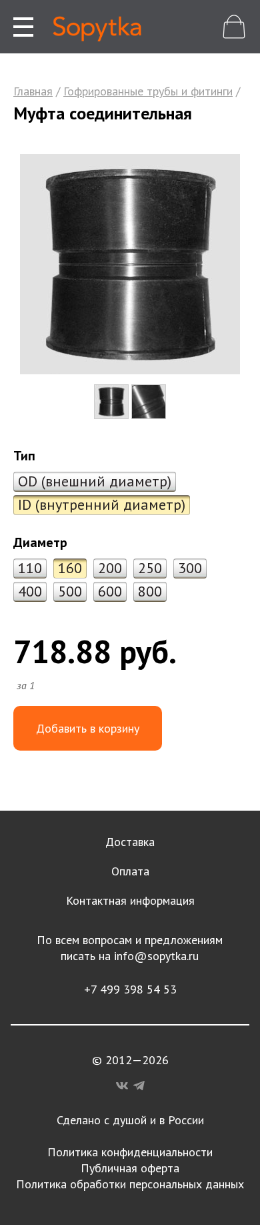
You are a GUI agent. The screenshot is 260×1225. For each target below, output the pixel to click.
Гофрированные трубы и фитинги (148, 91)
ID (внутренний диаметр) (101, 504)
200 (110, 567)
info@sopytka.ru (156, 955)
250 (150, 567)
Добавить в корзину (87, 728)
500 (70, 591)
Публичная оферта (130, 1168)
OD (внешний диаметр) (94, 481)
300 (190, 567)
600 (110, 591)
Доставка (130, 841)
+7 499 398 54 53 (130, 989)
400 (30, 591)
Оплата (130, 871)
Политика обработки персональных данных (130, 1184)
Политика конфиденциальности (130, 1152)
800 (150, 591)
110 (30, 567)
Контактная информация (130, 900)
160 (70, 567)
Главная (33, 91)
